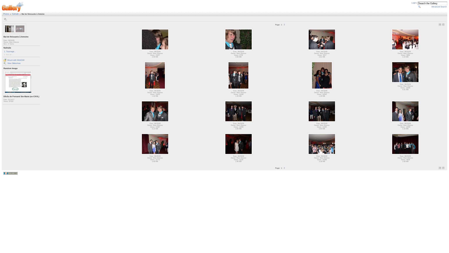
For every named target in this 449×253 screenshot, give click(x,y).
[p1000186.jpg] (238, 155)
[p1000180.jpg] (405, 83)
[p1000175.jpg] (405, 50)
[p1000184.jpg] (405, 122)
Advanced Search (439, 7)
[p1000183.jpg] (321, 122)
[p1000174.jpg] (321, 50)
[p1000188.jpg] (321, 155)
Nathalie (15, 14)
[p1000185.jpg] (155, 155)
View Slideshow (14, 63)
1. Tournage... (10, 51)
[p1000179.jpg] (322, 89)
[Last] (443, 24)
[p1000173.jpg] (238, 50)
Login (413, 3)
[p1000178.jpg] (238, 89)
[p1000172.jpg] (155, 50)
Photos (6, 14)
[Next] (439, 24)
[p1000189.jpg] (405, 155)
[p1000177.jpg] (155, 89)
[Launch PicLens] (5, 19)
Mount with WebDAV (16, 60)
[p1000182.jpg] (238, 122)
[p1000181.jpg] (155, 122)
